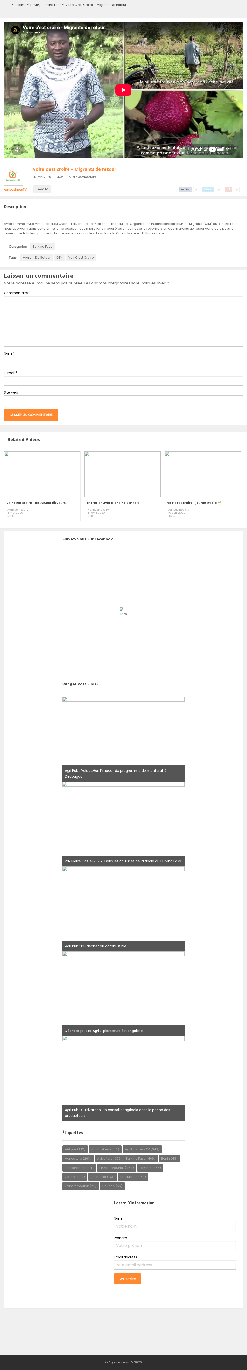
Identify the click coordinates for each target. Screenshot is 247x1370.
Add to (43, 189)
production (133, 1177)
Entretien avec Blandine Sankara (113, 502)
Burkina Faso (52, 4)
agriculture (78, 1158)
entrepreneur (79, 1167)
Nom (9, 353)
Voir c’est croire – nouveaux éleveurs (36, 502)
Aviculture (108, 1158)
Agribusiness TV (142, 1149)
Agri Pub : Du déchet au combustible (95, 946)
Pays (34, 4)
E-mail (10, 372)
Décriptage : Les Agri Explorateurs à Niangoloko (104, 1030)
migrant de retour (37, 257)
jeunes (75, 1177)
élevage (112, 1186)
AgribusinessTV (15, 189)
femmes (150, 1167)
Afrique (75, 1149)
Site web (11, 392)
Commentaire (17, 293)
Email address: (126, 1257)
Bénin (169, 1158)
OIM (59, 257)
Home (22, 4)
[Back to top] (231, 1359)
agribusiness (105, 1149)
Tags (13, 257)
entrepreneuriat (116, 1167)
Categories (18, 246)
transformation (80, 1186)
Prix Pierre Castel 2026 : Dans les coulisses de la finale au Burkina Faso (123, 861)
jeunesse (103, 1177)
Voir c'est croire (81, 257)
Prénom (120, 1237)
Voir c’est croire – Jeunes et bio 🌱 (194, 502)
